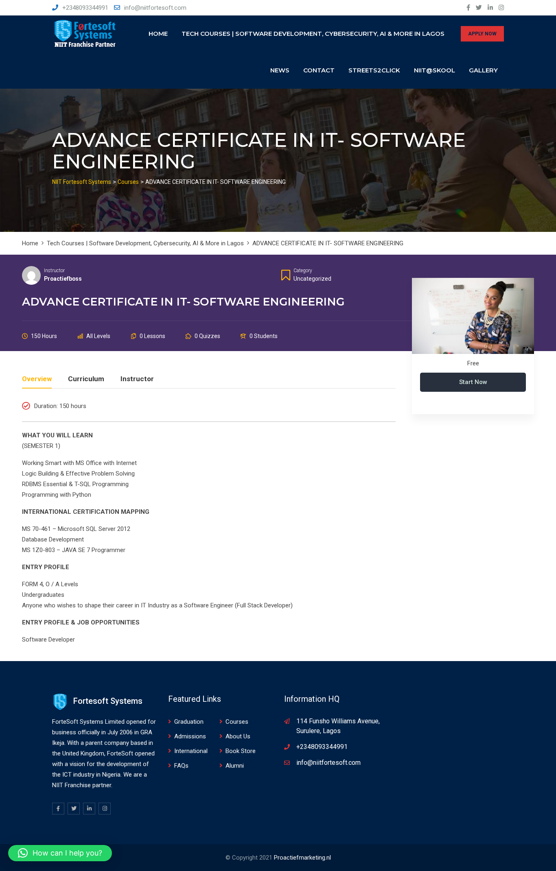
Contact (319, 70)
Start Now (473, 382)
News (279, 70)
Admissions (190, 736)
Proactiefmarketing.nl (302, 857)
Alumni (234, 765)
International (191, 751)
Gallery (483, 70)
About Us (237, 736)
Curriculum (86, 379)
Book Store (240, 751)
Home (158, 33)
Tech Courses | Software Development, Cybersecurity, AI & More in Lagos (313, 33)
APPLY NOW (482, 34)
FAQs (181, 765)
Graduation (189, 721)
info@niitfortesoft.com (155, 7)
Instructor (54, 270)
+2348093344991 (85, 7)
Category (302, 270)
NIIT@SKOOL (434, 70)
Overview (37, 379)
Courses (236, 721)
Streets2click (374, 70)
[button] (60, 853)
